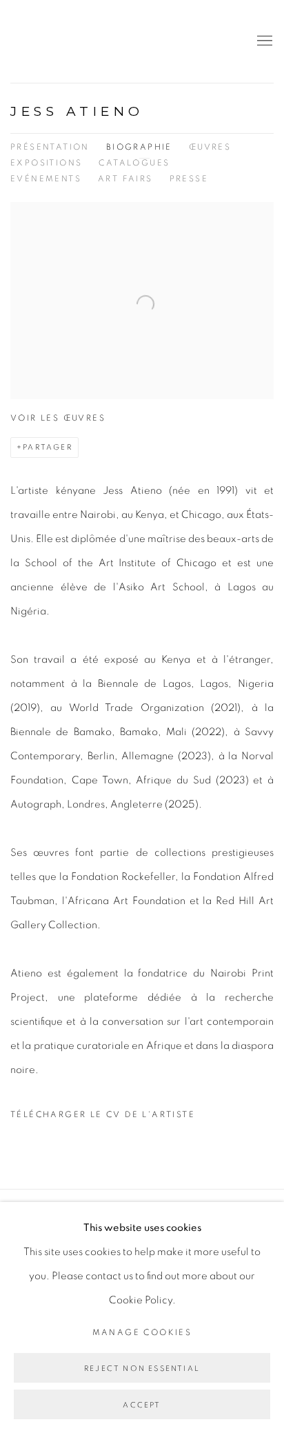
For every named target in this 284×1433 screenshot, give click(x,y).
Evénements (45, 178)
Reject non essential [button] (142, 1368)
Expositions (46, 163)
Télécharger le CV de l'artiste (102, 1118)
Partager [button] (47, 447)
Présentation (50, 147)
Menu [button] (263, 41)
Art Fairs (125, 178)
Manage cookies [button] (142, 1332)
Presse (189, 178)
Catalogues (134, 163)
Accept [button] (142, 1405)
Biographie (139, 147)
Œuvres (210, 147)
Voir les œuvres (57, 418)
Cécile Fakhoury (93, 41)
